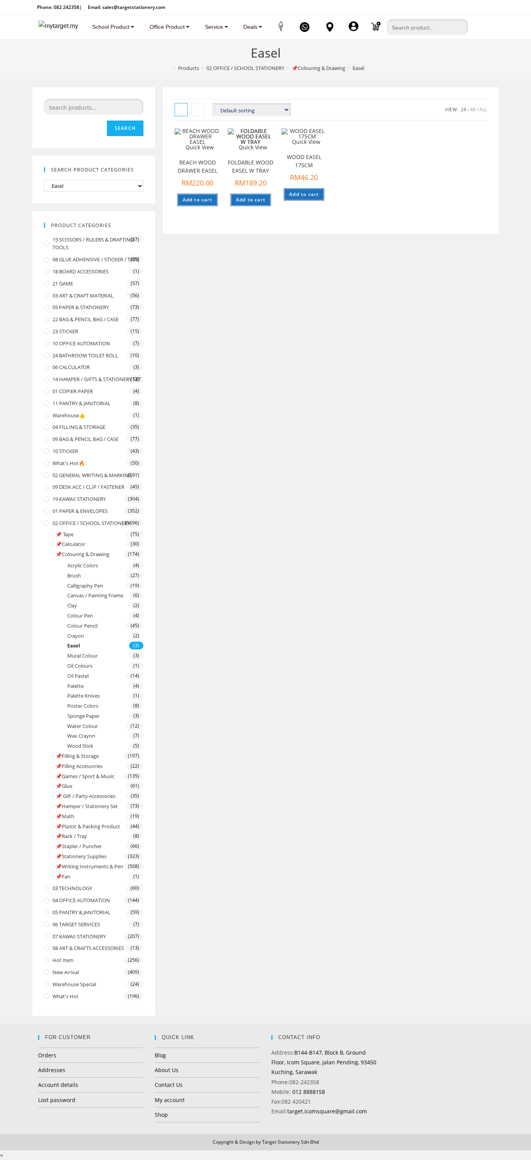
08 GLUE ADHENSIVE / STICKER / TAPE (95, 259)
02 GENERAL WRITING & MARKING (92, 475)
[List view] (198, 109)
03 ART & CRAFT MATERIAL (83, 295)
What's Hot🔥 (68, 463)
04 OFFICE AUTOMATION (81, 900)
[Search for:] (427, 24)
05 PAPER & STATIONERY (80, 307)
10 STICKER (65, 451)
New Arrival (65, 972)
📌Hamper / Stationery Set (87, 806)
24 (463, 109)
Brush (74, 575)
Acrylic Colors (82, 565)
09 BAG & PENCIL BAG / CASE (85, 439)
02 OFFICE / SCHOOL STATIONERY (91, 523)
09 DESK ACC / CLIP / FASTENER (88, 486)
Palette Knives (83, 695)
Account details (58, 1084)
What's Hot (65, 996)
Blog (160, 1055)
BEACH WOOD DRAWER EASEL (197, 166)
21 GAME (62, 283)
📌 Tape (64, 534)
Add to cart (197, 199)
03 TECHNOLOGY (72, 888)
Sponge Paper (83, 715)
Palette (75, 685)
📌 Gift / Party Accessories (85, 796)
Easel (73, 645)
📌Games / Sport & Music (85, 776)
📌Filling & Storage (77, 755)
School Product (111, 27)
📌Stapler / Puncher (79, 846)
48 (472, 109)
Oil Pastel (78, 675)
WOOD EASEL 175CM (304, 161)
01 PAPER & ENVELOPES (80, 510)
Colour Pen (80, 615)
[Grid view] (181, 109)
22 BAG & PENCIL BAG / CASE (85, 319)
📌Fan (63, 876)
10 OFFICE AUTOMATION (81, 343)
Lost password (56, 1100)
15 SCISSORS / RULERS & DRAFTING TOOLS (93, 243)
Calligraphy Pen (85, 585)
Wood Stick (80, 745)
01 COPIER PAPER (72, 391)
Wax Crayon (81, 735)
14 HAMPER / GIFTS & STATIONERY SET (96, 379)
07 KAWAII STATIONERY (79, 936)
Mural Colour (82, 655)
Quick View (199, 147)
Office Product (168, 27)
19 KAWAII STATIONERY (79, 498)
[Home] (169, 68)
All (483, 109)
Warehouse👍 (68, 415)
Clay (72, 605)
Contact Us (169, 1084)
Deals (251, 27)
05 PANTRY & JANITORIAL (81, 912)
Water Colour (82, 726)
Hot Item (62, 960)
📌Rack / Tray (71, 836)
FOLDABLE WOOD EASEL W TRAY (250, 166)
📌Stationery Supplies (81, 856)
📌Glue (64, 785)
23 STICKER (65, 331)
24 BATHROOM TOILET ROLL (85, 355)
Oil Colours (80, 665)
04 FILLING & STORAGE (78, 426)
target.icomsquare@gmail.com (327, 1111)
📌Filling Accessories (79, 766)
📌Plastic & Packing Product (88, 826)
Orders (47, 1055)
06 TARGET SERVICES (76, 924)
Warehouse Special (74, 984)
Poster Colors (82, 705)
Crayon (75, 635)
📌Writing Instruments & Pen (89, 866)
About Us (166, 1070)
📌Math (65, 816)
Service (215, 27)
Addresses (51, 1070)
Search (125, 128)
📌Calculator (70, 544)
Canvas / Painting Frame (95, 595)
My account (170, 1100)
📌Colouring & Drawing (82, 554)
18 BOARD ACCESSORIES (80, 271)
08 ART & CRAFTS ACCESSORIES (88, 948)
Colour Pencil (82, 625)
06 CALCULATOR (71, 367)
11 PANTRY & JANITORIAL (81, 403)
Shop (161, 1114)
